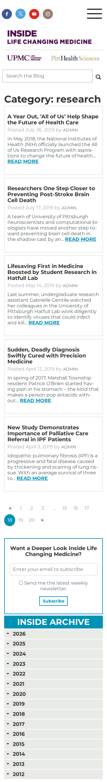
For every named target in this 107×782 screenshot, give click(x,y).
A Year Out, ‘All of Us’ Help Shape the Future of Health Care (52, 119)
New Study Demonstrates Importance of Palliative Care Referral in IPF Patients (47, 433)
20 (32, 520)
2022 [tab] (19, 673)
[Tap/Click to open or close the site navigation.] (94, 14)
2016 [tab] (19, 734)
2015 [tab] (18, 744)
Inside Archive (53, 622)
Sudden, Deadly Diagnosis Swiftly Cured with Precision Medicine (46, 355)
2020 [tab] (19, 694)
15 (64, 508)
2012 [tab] (18, 774)
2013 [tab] (18, 764)
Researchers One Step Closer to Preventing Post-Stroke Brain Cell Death (51, 194)
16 (75, 508)
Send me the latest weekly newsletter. (55, 585)
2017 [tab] (19, 724)
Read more (23, 161)
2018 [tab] (19, 714)
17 (86, 508)
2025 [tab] (19, 643)
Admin (70, 130)
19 (20, 520)
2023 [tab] (19, 664)
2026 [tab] (19, 634)
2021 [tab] (18, 684)
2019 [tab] (19, 704)
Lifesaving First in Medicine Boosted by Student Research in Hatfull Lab (52, 272)
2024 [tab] (19, 654)
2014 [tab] (19, 754)
